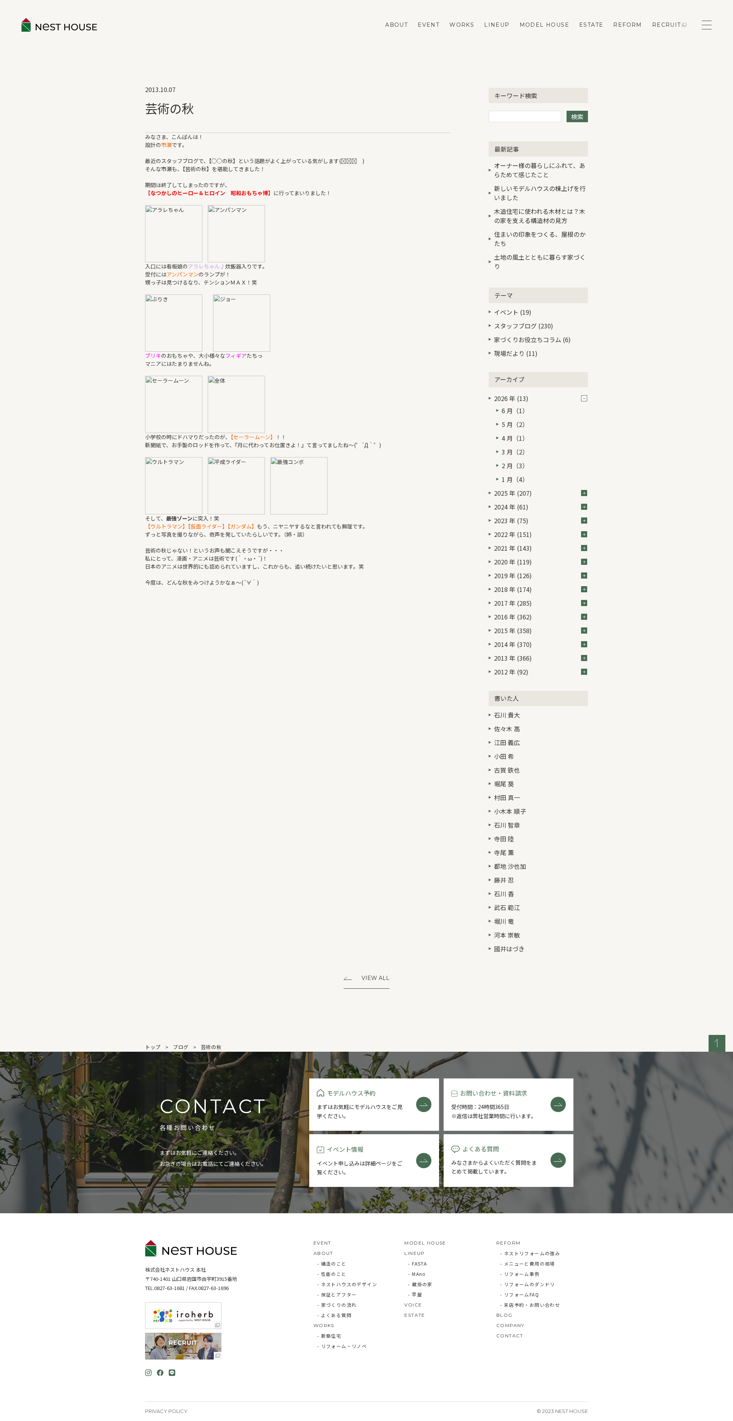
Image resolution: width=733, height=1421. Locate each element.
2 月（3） (515, 465)
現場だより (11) (516, 353)
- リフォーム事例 (520, 1274)
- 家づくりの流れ (337, 1304)
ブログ (181, 1047)
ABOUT (396, 24)
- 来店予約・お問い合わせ (530, 1304)
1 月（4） (515, 479)
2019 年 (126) (513, 575)
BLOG (504, 1315)
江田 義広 (507, 742)
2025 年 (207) (513, 493)
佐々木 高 (507, 728)
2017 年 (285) (513, 603)
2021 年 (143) (513, 548)
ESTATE (591, 24)
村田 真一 (507, 797)
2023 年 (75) (511, 520)
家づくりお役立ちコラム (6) (532, 339)
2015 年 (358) (513, 630)
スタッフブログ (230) (523, 325)
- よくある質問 (334, 1315)
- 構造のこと (332, 1263)
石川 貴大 (507, 714)
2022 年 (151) (513, 534)
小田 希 (504, 756)
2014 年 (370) (513, 644)
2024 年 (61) (511, 506)
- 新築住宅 (329, 1335)
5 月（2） (515, 424)
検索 (577, 116)
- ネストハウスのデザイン (347, 1284)
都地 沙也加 (510, 866)
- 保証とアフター (337, 1294)
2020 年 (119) (513, 561)
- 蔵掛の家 (420, 1284)
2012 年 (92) (511, 671)
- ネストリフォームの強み (530, 1253)
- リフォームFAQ (519, 1294)
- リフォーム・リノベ (342, 1346)
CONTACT (509, 1336)
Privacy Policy (166, 1411)
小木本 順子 (510, 811)
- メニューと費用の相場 (527, 1263)
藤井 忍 (504, 879)
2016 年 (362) (513, 616)
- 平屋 (415, 1294)
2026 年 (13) (511, 398)
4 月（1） (515, 438)
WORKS (461, 24)
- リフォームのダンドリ (527, 1284)
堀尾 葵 (504, 783)
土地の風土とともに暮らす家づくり (540, 261)
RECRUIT (666, 24)
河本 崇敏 (507, 934)
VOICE (413, 1305)
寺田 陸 (504, 838)
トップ (153, 1047)
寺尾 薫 (504, 852)
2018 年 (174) (513, 589)
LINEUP (496, 24)
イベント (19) (512, 312)
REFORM (627, 24)
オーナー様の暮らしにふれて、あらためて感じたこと (539, 170)
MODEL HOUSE (544, 24)
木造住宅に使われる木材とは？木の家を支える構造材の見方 (539, 216)
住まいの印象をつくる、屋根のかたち (540, 239)
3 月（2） (515, 451)
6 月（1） (515, 410)
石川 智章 (507, 824)
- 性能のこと (332, 1274)
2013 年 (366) (513, 658)
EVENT (428, 24)
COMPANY (510, 1325)
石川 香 (504, 893)
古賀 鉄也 (507, 769)
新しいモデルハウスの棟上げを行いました (540, 193)
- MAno (417, 1274)
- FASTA (417, 1263)
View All (375, 978)
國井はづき (509, 948)
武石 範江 (507, 907)
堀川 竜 (504, 921)
